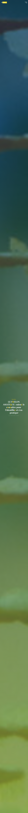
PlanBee (4, 2)
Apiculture (14, 399)
